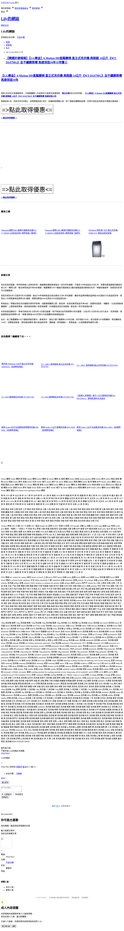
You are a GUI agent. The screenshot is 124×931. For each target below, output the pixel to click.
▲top (3, 778)
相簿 (8, 42)
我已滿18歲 (6, 926)
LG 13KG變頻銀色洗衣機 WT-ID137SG (57, 397)
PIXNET (44, 897)
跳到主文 (5, 25)
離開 (14, 926)
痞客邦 (19, 767)
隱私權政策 (76, 897)
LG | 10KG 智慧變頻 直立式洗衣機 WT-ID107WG (97, 365)
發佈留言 (5, 797)
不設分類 (21, 37)
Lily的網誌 (10, 19)
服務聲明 (85, 897)
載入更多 (5, 782)
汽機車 (19, 774)
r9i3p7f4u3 (5, 753)
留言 (24, 767)
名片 (8, 48)
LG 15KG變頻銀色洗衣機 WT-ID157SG (17, 397)
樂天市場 (66, 93)
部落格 (9, 45)
